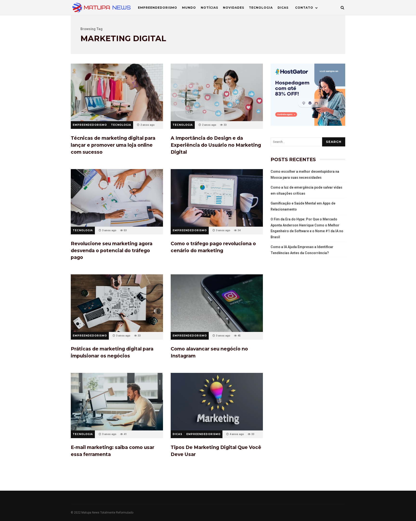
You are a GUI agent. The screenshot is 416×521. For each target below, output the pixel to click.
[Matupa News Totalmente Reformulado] (101, 9)
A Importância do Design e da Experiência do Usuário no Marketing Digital (217, 92)
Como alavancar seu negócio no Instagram (217, 303)
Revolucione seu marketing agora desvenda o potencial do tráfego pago (117, 198)
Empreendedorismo (157, 7)
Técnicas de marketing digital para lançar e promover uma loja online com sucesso (117, 92)
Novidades (233, 7)
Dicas (283, 7)
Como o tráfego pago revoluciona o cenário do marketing (217, 198)
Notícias (209, 7)
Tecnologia (261, 7)
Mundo (189, 7)
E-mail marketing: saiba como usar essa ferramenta (117, 401)
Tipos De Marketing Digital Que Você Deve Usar (217, 401)
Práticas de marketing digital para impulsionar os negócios (117, 303)
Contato (304, 7)
